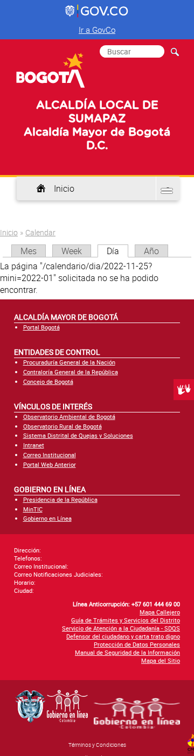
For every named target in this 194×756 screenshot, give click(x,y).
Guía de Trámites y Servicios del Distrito (125, 620)
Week (71, 251)
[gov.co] (97, 11)
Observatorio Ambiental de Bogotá (69, 416)
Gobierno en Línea (47, 518)
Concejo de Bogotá (48, 381)
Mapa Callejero (160, 612)
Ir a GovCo (97, 29)
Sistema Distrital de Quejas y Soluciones (78, 435)
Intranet (33, 445)
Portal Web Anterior (49, 464)
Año (151, 251)
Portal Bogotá (41, 327)
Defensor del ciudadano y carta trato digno (123, 636)
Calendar (40, 232)
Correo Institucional (49, 455)
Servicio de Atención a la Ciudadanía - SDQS (121, 628)
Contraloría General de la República (70, 372)
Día (117, 251)
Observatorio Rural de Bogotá (62, 426)
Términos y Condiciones (97, 744)
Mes (28, 251)
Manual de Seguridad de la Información (127, 652)
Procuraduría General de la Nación (69, 362)
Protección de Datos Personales (137, 644)
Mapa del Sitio (160, 660)
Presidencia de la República (60, 499)
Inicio (64, 188)
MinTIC (33, 509)
